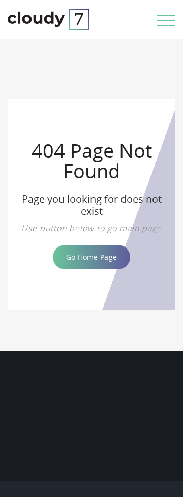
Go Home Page (91, 257)
